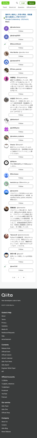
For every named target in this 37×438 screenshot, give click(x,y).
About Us (4, 421)
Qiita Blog (5, 428)
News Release (6, 431)
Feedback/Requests (8, 332)
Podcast (4, 397)
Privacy (4, 323)
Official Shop (6, 412)
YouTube (4, 394)
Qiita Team (5, 406)
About (3, 316)
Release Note (6, 348)
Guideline (4, 326)
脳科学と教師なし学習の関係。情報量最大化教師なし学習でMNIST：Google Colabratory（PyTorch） (18, 16)
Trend (5, 7)
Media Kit (5, 329)
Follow (21, 31)
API (3, 371)
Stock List (12, 7)
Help (3, 336)
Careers (4, 425)
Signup (31, 3)
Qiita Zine (5, 409)
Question (21, 7)
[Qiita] (5, 2)
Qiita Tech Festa (7, 361)
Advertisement (6, 339)
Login (23, 3)
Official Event (31, 7)
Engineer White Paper (8, 368)
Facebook (5, 390)
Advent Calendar (7, 358)
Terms (4, 319)
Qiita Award (5, 365)
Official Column (6, 355)
